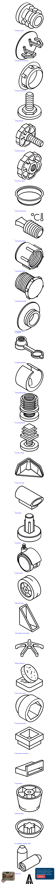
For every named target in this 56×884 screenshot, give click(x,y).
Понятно (41, 876)
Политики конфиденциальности (44, 874)
